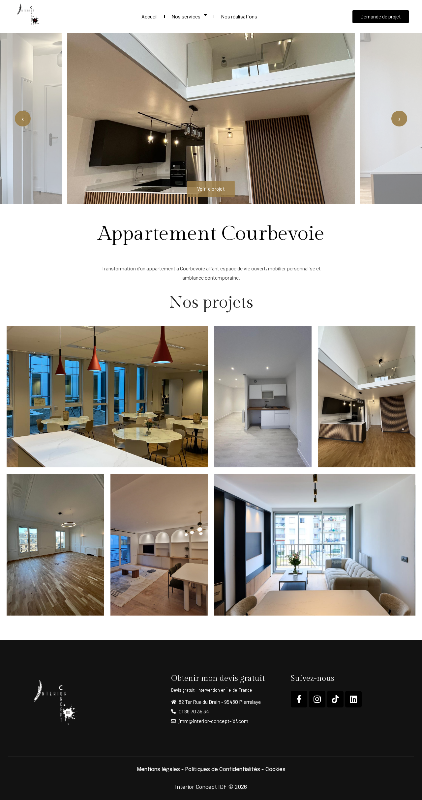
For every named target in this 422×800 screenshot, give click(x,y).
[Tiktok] (335, 699)
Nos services (185, 16)
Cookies (275, 769)
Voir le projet (211, 189)
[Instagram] (317, 699)
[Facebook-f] (299, 699)
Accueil (149, 16)
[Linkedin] (353, 699)
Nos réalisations (239, 16)
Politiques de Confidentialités (222, 769)
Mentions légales (158, 769)
